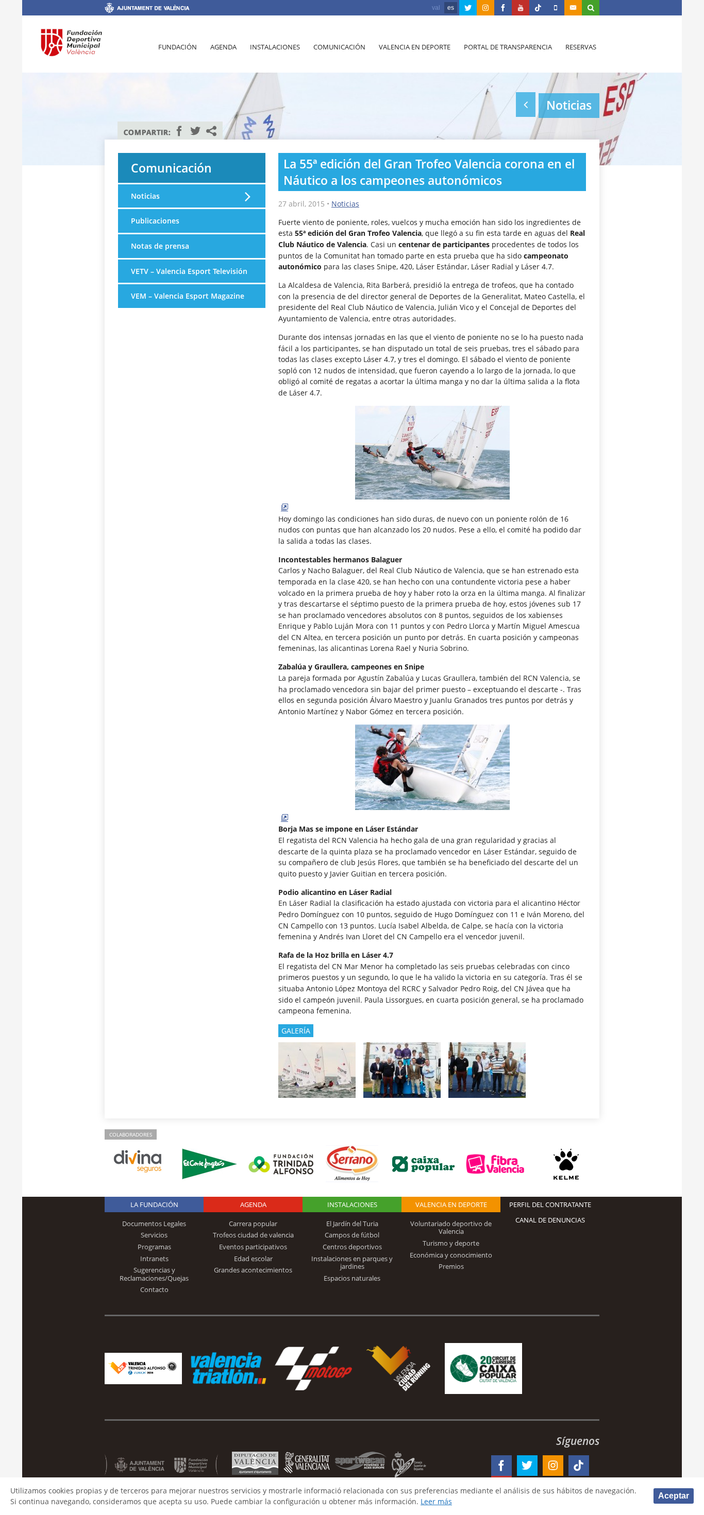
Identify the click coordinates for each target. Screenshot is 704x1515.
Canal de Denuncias (550, 1220)
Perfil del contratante (550, 1204)
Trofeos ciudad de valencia (253, 1234)
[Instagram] (485, 7)
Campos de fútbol (352, 1234)
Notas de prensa (160, 246)
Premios (451, 1266)
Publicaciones (155, 221)
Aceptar (673, 1495)
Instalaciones (275, 46)
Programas (154, 1246)
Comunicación (339, 46)
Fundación (177, 46)
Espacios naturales (352, 1278)
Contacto (154, 1289)
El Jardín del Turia (352, 1223)
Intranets (154, 1258)
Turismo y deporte (451, 1243)
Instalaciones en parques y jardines (352, 1262)
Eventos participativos (253, 1246)
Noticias (345, 204)
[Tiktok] (538, 7)
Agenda (223, 46)
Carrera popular (253, 1223)
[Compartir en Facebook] (179, 131)
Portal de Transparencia (508, 46)
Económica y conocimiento (451, 1255)
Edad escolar (253, 1258)
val (436, 7)
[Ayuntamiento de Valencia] (147, 9)
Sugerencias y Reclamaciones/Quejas (154, 1274)
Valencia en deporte (414, 46)
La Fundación (154, 1204)
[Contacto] (573, 7)
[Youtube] (520, 7)
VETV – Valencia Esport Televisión (189, 271)
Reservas (580, 46)
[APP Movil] (555, 7)
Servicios (154, 1234)
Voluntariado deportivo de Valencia (451, 1227)
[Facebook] (503, 7)
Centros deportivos (352, 1246)
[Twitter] (468, 7)
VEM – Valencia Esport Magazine (187, 296)
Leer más (436, 1501)
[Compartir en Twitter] (195, 131)
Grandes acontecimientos (253, 1270)
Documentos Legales (154, 1223)
